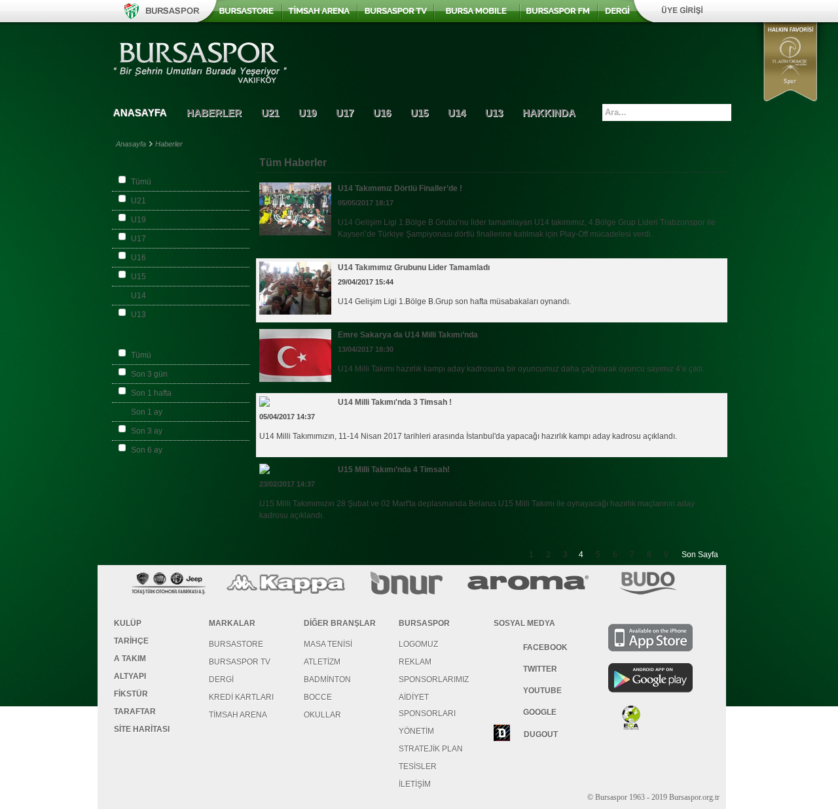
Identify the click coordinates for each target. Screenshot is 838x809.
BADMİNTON (327, 679)
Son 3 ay (146, 431)
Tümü (141, 181)
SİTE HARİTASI (142, 729)
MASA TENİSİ (328, 644)
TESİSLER (418, 766)
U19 (138, 219)
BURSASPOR (424, 623)
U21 (138, 200)
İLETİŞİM (415, 784)
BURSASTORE (236, 644)
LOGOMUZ (418, 644)
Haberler (169, 144)
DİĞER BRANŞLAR (340, 623)
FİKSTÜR (131, 693)
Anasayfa (131, 144)
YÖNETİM (416, 731)
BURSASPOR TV (239, 661)
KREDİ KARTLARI (241, 697)
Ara (722, 112)
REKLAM (415, 661)
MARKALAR (232, 623)
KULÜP (127, 623)
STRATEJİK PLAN (431, 748)
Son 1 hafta (151, 393)
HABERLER (214, 112)
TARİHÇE (131, 640)
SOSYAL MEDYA (524, 623)
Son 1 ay (146, 412)
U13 (138, 314)
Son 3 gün (149, 374)
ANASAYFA (140, 112)
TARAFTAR (135, 711)
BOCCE (318, 697)
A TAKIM (130, 658)
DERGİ (221, 679)
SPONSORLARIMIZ (434, 679)
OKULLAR (322, 714)
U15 (138, 276)
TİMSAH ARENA (238, 714)
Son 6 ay (146, 450)
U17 (138, 238)
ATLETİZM (322, 661)
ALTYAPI (130, 676)
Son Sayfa (700, 554)
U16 (138, 257)
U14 (138, 295)
